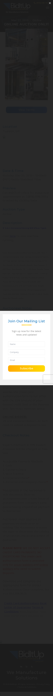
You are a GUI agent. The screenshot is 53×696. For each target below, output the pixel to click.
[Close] (50, 3)
